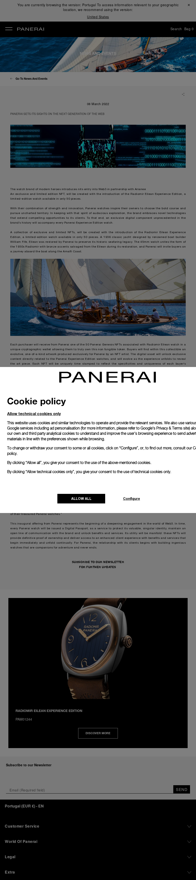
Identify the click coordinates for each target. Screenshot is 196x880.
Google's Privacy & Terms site (165, 428)
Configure (131, 498)
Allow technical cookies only (34, 413)
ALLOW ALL (81, 498)
